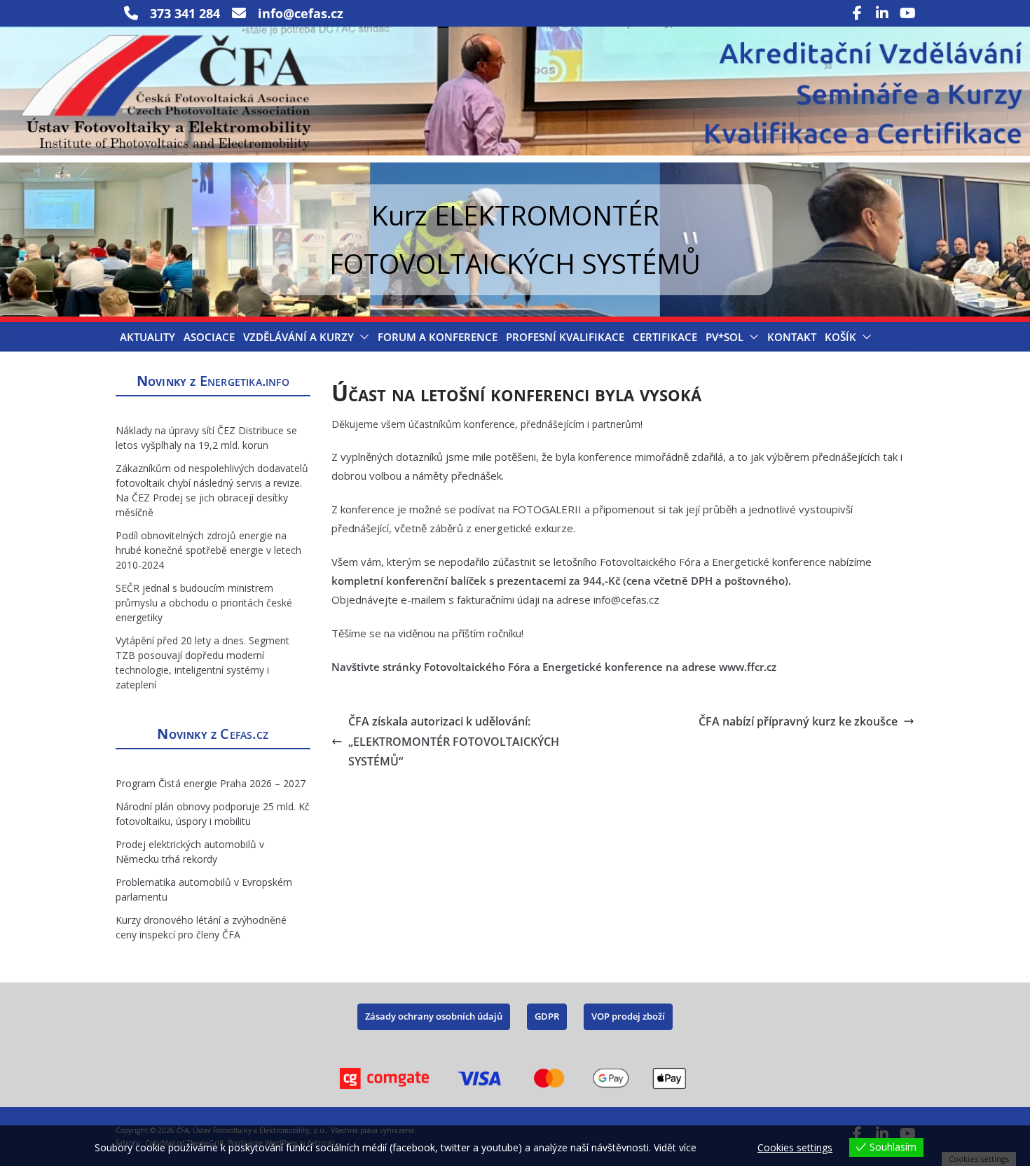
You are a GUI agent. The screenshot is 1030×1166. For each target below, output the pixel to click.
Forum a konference (437, 337)
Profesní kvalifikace (565, 337)
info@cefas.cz (626, 599)
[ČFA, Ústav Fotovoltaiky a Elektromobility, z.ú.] (515, 36)
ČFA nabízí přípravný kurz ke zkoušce (798, 721)
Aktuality (147, 337)
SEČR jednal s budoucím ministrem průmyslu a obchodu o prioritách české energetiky (204, 602)
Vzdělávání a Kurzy (298, 337)
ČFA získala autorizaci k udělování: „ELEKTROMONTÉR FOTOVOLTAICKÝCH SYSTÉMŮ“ (453, 742)
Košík (840, 337)
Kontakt (791, 337)
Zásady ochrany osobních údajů (433, 1016)
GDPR (547, 1016)
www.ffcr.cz (747, 667)
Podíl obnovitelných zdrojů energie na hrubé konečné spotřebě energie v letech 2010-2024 (208, 550)
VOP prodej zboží (628, 1016)
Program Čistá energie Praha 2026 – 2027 (210, 783)
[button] (361, 336)
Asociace (209, 337)
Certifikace (665, 337)
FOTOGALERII (547, 509)
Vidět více (675, 1147)
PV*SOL (724, 337)
